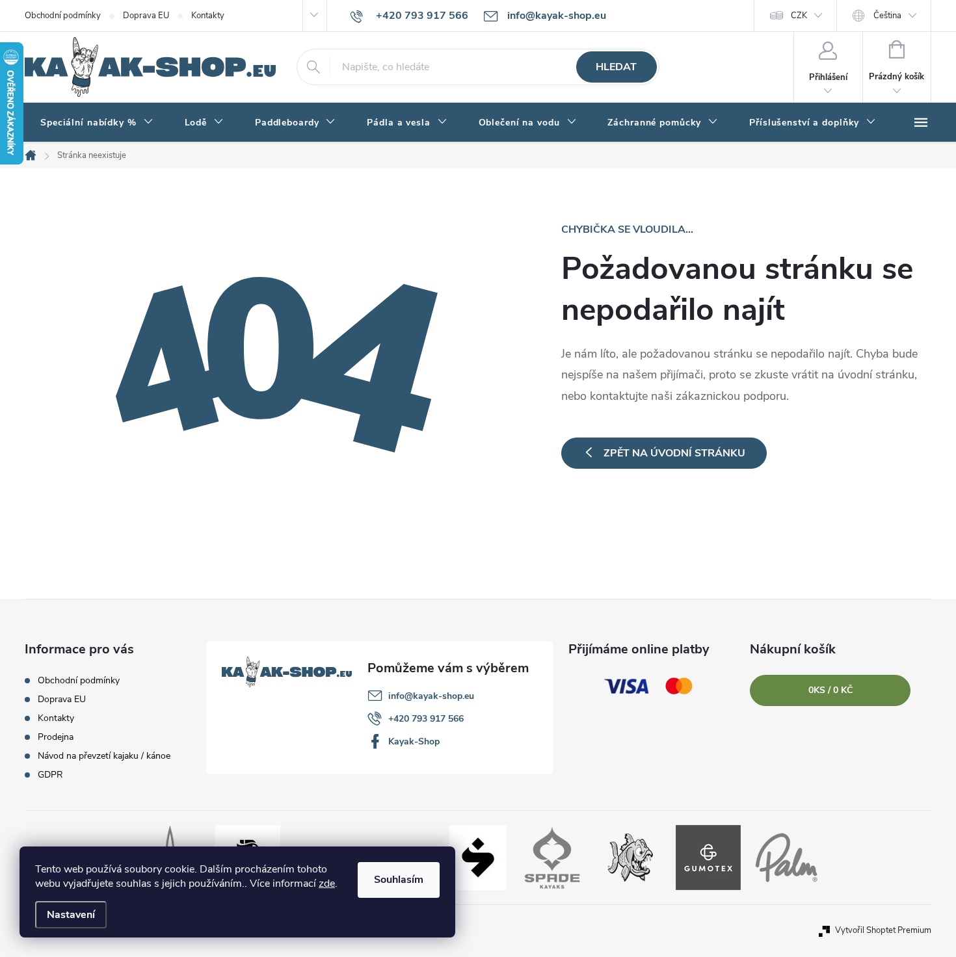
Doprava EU (146, 15)
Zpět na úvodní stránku (674, 453)
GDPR (50, 774)
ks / (830, 690)
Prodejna (55, 737)
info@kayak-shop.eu (431, 696)
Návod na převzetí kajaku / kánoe (104, 756)
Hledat (616, 67)
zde (327, 883)
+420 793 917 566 (426, 719)
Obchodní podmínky (63, 15)
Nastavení (71, 915)
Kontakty (207, 15)
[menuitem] (97, 123)
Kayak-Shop (414, 741)
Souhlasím (398, 879)
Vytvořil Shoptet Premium (883, 930)
